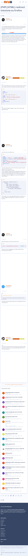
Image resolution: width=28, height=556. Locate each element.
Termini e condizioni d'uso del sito (7, 552)
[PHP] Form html (8, 453)
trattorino (3, 12)
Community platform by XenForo (11, 546)
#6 (25, 343)
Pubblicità (2, 521)
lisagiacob (7, 402)
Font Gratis (3, 534)
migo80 (10, 446)
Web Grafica (3, 536)
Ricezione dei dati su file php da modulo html (14, 401)
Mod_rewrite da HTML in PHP (11, 433)
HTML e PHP (7, 421)
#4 (25, 239)
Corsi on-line (3, 530)
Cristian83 (7, 440)
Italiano (2, 550)
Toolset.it (2, 532)
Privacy (2, 522)
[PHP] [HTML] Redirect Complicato (12, 392)
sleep (4, 293)
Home (23, 552)
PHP (9, 393)
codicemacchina (8, 430)
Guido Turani (7, 458)
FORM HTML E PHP (9, 457)
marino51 (10, 418)
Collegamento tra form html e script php (13, 397)
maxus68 (7, 469)
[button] (2, 2)
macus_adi (10, 450)
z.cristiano (7, 434)
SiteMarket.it (3, 533)
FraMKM (6, 393)
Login (2, 541)
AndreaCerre (7, 413)
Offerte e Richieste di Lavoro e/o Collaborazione (14, 423)
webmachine (7, 449)
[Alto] (26, 553)
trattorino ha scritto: (6, 295)
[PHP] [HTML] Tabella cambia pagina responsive (15, 462)
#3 (25, 150)
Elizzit (6, 417)
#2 (25, 82)
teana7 (6, 484)
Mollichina (7, 398)
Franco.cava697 (8, 479)
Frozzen (6, 454)
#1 (25, 24)
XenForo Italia (20, 547)
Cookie (2, 524)
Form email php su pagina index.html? (13, 429)
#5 (25, 291)
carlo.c (6, 408)
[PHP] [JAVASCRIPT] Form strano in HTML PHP (14, 448)
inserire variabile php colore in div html (13, 412)
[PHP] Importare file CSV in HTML (12, 478)
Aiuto (21, 552)
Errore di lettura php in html (11, 416)
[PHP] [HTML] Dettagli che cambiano (12, 483)
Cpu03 (6, 445)
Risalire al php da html (10, 444)
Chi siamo (2, 520)
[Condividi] (24, 24)
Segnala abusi (3, 525)
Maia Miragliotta (8, 422)
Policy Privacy (16, 552)
